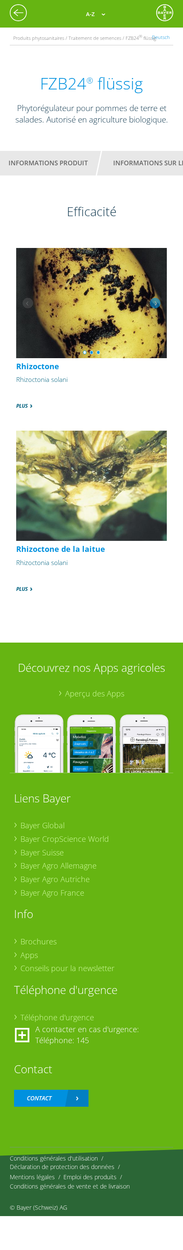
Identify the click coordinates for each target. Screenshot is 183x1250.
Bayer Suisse (42, 852)
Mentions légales (32, 1177)
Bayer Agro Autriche (55, 879)
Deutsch (161, 37)
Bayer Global (42, 825)
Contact (39, 1098)
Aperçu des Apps (94, 693)
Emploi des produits (90, 1177)
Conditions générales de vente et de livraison (70, 1186)
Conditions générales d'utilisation (54, 1158)
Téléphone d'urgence (57, 1017)
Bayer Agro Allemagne (58, 865)
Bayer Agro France (52, 893)
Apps (29, 955)
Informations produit (48, 163)
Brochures (38, 941)
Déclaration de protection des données (62, 1167)
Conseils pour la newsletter (67, 968)
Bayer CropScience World (64, 839)
